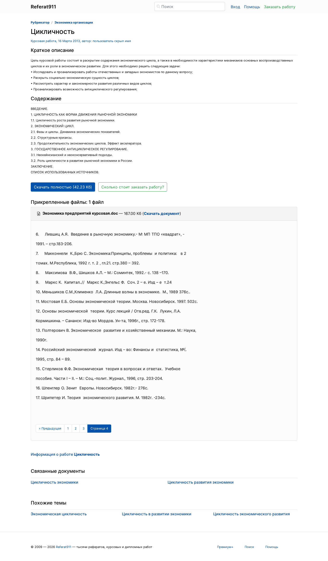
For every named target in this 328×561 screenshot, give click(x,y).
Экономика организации (74, 22)
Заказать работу (279, 6)
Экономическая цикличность (59, 513)
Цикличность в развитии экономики (156, 513)
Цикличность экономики (54, 482)
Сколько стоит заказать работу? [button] (132, 187)
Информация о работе (65, 454)
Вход (235, 6)
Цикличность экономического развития (251, 513)
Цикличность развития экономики (201, 482)
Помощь (252, 6)
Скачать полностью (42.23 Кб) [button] (63, 187)
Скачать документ (162, 213)
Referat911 (63, 547)
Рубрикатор (40, 22)
